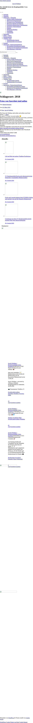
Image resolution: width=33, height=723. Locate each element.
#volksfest (15, 417)
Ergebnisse (10, 31)
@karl (13, 413)
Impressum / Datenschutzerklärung (12, 44)
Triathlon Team (7, 38)
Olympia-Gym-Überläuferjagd (15, 22)
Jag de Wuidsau (16, 3)
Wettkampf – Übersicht (9, 17)
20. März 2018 (6, 107)
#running (21, 393)
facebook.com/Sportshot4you (8, 135)
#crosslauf (18, 457)
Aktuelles (5, 16)
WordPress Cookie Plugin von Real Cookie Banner (13, 722)
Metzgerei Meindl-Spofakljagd (15, 23)
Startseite (5, 14)
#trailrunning (11, 457)
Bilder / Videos (7, 35)
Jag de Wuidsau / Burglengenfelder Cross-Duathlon (14, 365)
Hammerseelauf (7, 37)
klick (7, 114)
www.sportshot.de (5, 134)
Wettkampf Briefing (12, 29)
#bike (9, 395)
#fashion (10, 417)
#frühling (22, 419)
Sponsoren (6, 34)
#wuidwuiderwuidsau (14, 392)
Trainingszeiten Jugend (13, 40)
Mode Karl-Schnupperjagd (14, 20)
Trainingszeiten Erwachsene (14, 41)
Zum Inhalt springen (5, 0)
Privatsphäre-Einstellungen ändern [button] (16, 46)
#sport (14, 459)
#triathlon (16, 393)
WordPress (11, 718)
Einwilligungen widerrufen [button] (14, 49)
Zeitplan (9, 28)
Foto (2, 110)
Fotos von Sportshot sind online (13, 101)
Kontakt (5, 43)
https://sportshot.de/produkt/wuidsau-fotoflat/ (12, 128)
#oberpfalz (20, 459)
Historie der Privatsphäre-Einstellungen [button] (17, 47)
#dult (20, 417)
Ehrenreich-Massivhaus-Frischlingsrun (17, 25)
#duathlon (10, 393)
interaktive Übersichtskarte (14, 26)
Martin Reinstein (7, 104)
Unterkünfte (10, 32)
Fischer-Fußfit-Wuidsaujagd (14, 19)
